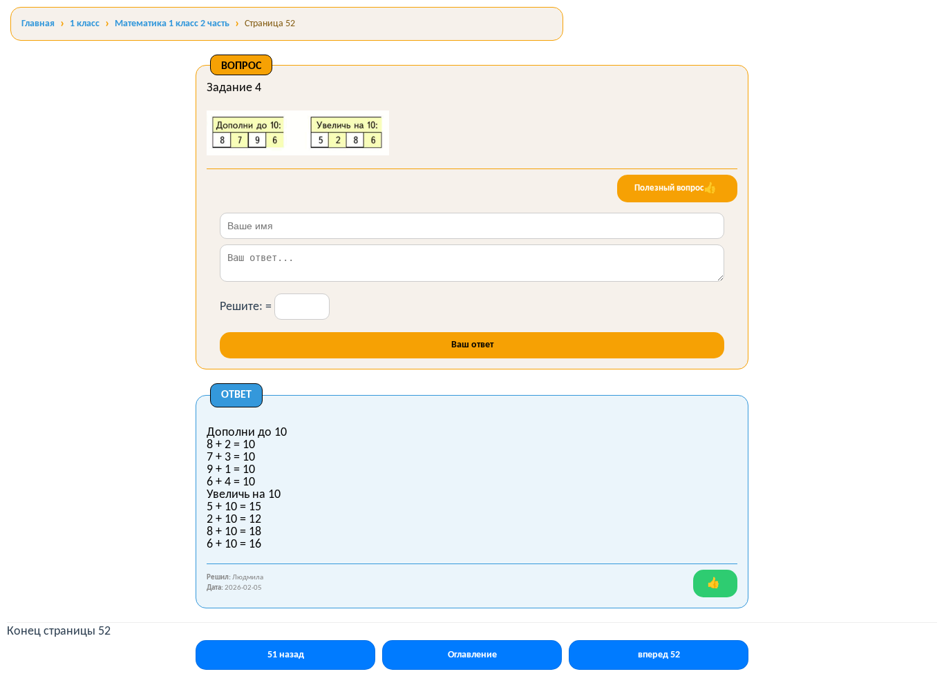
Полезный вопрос (675, 189)
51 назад (285, 655)
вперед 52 (659, 655)
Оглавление (472, 655)
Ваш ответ (472, 345)
